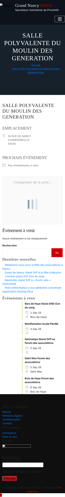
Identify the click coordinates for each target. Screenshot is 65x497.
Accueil (35, 65)
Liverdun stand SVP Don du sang (24, 276)
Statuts (6, 411)
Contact (7, 423)
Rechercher (9, 245)
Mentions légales (12, 415)
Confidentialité (11, 419)
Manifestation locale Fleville (41, 323)
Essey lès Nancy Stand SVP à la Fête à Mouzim (33, 272)
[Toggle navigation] (60, 19)
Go (57, 252)
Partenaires (9, 432)
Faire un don (9, 436)
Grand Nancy (33, 5)
